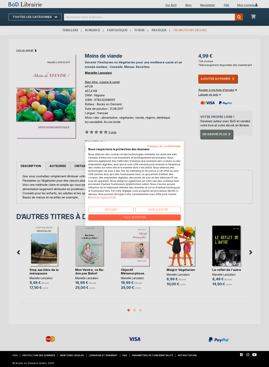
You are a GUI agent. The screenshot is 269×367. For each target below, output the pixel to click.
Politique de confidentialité (164, 146)
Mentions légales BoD (102, 197)
